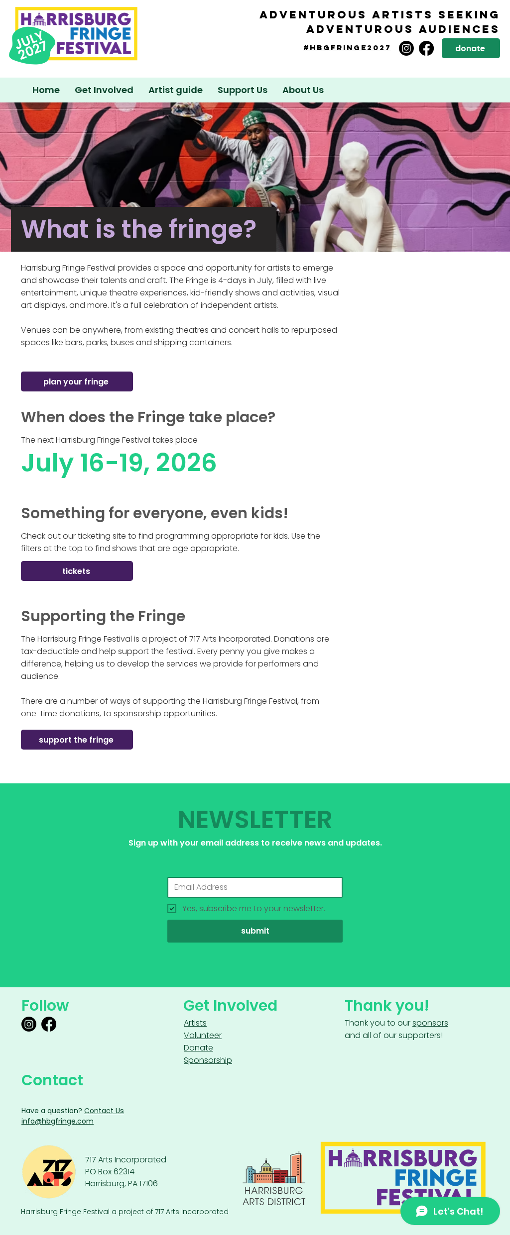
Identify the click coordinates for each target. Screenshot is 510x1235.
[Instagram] (406, 48)
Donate (198, 1047)
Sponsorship (208, 1060)
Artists (195, 1023)
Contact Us (104, 1111)
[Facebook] (426, 48)
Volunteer (203, 1035)
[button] (175, 90)
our (422, 1023)
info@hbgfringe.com (57, 1121)
